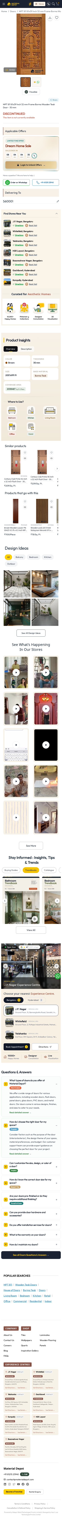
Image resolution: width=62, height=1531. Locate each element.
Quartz (24, 1345)
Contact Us (9, 1340)
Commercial (20, 1301)
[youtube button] (18, 1484)
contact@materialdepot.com (20, 1479)
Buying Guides (11, 870)
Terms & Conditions (22, 1504)
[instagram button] (9, 1484)
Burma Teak (29, 1290)
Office (7, 1301)
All (8, 557)
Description (26, 349)
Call (25, 1474)
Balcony (19, 557)
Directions (19, 225)
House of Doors (12, 1290)
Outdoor (11, 563)
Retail (47, 1295)
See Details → (22, 1388)
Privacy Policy (39, 1504)
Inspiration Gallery (30, 1350)
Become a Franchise (14, 1491)
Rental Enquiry (35, 1492)
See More (31, 845)
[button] (4, 4)
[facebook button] (23, 1484)
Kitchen (47, 557)
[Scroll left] (4, 900)
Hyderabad (35, 1000)
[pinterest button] (27, 1484)
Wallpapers (26, 1340)
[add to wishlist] (57, 18)
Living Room (10, 1295)
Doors (13, 11)
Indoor (48, 1301)
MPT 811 (8, 1284)
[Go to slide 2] (36, 82)
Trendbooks (31, 870)
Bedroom (33, 557)
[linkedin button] (5, 1484)
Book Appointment (15, 1046)
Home (4, 11)
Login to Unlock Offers (33, 164)
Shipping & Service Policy (45, 1508)
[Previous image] (5, 966)
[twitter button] (14, 1484)
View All (31, 930)
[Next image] (56, 966)
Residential (36, 1301)
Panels (43, 1345)
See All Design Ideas (31, 633)
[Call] (48, 4)
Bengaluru (13, 1000)
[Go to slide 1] (25, 82)
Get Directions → (10, 1388)
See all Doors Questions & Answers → (31, 1254)
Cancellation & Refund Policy (18, 1508)
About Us (8, 1335)
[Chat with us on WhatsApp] (58, 976)
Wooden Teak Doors (26, 1284)
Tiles (23, 1335)
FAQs (6, 1355)
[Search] (53, 3)
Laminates (45, 1335)
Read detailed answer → (20, 1112)
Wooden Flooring (48, 1340)
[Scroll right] (57, 900)
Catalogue (49, 870)
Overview (10, 349)
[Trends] (30, 4)
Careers (7, 1345)
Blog (6, 1350)
